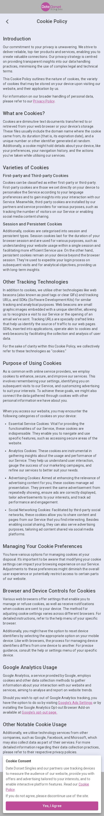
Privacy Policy (44, 101)
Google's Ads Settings (75, 703)
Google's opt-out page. (39, 712)
